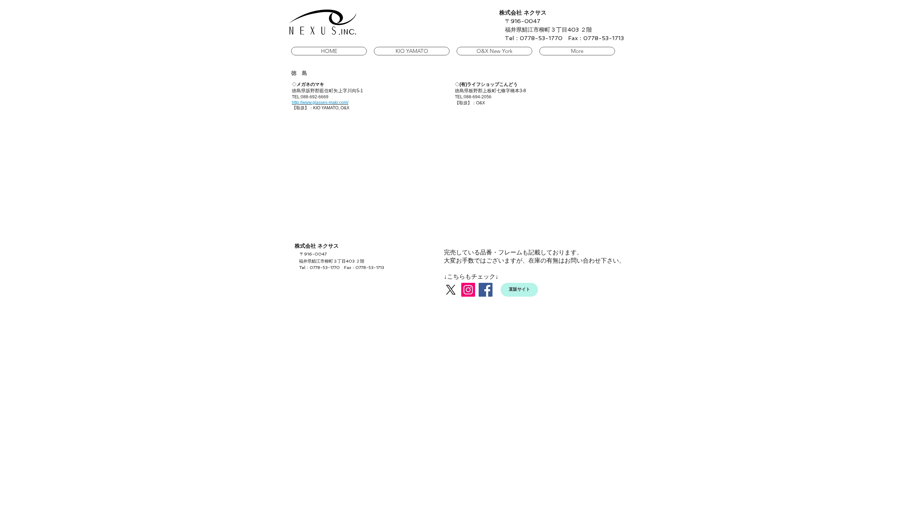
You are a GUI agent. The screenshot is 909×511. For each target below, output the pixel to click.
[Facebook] (485, 290)
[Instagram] (468, 290)
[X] (451, 290)
